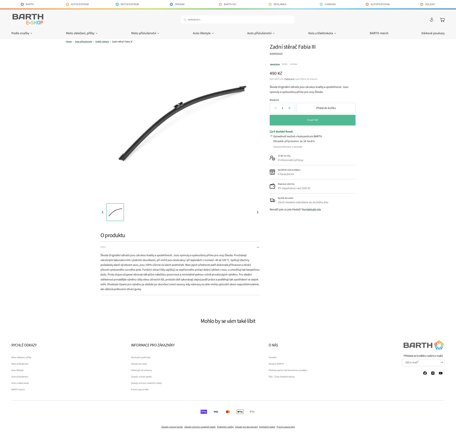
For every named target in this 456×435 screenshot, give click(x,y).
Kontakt (272, 357)
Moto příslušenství (143, 33)
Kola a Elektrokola (320, 33)
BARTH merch (18, 389)
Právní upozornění (140, 389)
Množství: (274, 100)
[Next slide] (257, 212)
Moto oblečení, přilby (80, 33)
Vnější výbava (102, 41)
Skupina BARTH (276, 363)
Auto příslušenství (259, 33)
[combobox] (237, 20)
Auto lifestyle (202, 33)
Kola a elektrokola (20, 383)
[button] (432, 20)
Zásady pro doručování (246, 427)
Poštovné (289, 79)
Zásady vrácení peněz (141, 376)
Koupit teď (312, 120)
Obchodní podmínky (141, 357)
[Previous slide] (102, 212)
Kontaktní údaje (267, 427)
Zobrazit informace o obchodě (287, 147)
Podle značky (20, 33)
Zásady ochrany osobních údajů (146, 383)
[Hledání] (185, 20)
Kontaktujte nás (311, 209)
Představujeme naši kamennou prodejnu (288, 370)
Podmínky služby (225, 427)
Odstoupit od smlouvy (141, 370)
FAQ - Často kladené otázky (282, 376)
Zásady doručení (139, 363)
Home (69, 41)
